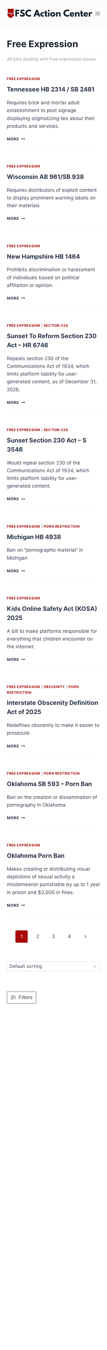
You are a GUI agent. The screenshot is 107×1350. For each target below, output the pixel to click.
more (16, 139)
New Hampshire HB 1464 (43, 256)
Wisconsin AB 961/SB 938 (45, 176)
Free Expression (23, 79)
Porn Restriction (62, 526)
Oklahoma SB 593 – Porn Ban (49, 783)
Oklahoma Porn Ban (35, 855)
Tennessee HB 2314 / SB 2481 (50, 89)
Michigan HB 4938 (34, 537)
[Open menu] (97, 13)
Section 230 (56, 325)
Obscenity (54, 687)
